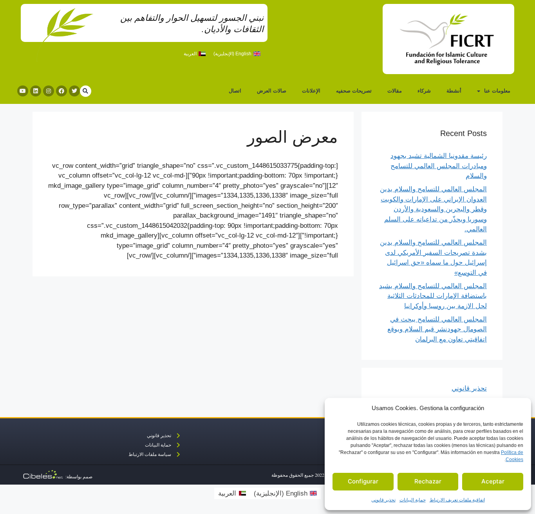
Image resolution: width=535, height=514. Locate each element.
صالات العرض (271, 91)
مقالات (394, 91)
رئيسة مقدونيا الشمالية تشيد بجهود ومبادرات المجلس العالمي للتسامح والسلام (438, 166)
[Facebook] (61, 90)
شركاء (424, 91)
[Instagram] (48, 90)
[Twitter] (74, 90)
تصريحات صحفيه (354, 91)
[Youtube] (22, 90)
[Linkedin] (35, 90)
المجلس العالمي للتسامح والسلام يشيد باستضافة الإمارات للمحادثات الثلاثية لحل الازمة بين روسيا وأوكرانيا (433, 296)
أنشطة (453, 91)
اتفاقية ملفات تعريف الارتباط (457, 500)
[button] (85, 91)
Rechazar (427, 481)
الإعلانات (311, 91)
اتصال (235, 91)
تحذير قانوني (383, 500)
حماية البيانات (412, 500)
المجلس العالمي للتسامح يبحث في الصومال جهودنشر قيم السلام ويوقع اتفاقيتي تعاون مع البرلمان (437, 329)
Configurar (363, 481)
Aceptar (492, 481)
